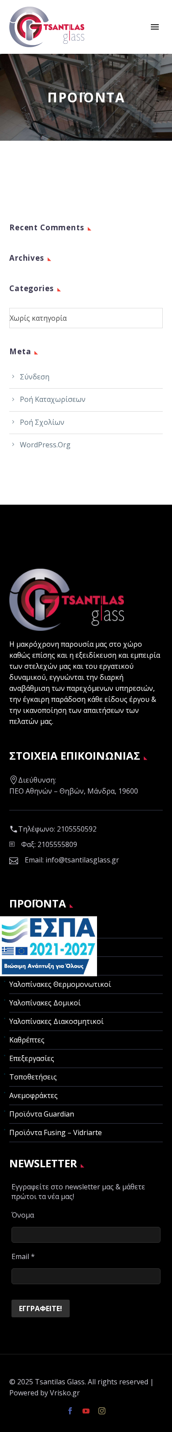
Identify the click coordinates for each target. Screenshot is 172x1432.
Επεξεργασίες (31, 1058)
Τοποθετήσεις (33, 1077)
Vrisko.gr (65, 1393)
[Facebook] (70, 1410)
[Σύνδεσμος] (48, 946)
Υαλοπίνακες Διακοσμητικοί (56, 1021)
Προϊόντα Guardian (41, 1114)
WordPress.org (45, 445)
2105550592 (77, 829)
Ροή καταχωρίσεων (53, 399)
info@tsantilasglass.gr (82, 860)
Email (23, 1256)
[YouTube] (86, 1410)
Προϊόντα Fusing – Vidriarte (55, 1132)
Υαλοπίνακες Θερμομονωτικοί (60, 984)
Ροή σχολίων (42, 422)
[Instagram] (101, 1410)
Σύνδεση (34, 377)
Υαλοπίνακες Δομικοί (45, 1003)
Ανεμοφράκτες (33, 1095)
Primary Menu (155, 27)
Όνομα (22, 1215)
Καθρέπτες (27, 1040)
